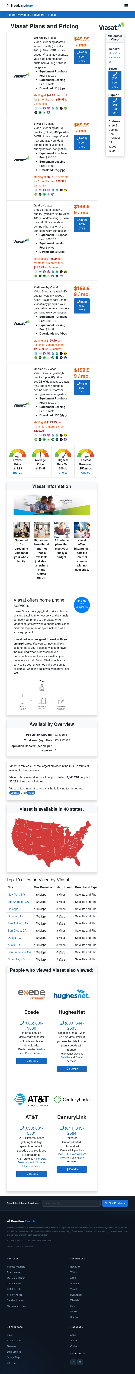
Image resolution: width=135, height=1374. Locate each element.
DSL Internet (13, 1289)
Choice (63, 473)
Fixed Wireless (78, 1154)
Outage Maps (14, 1357)
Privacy (10, 1246)
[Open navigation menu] (126, 5)
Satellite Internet (15, 1300)
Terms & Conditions (24, 1246)
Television (23, 1162)
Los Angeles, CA (18, 902)
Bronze (17, 473)
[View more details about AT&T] (32, 1099)
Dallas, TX (14, 938)
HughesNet (76, 1294)
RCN (72, 1306)
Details (33, 1061)
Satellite (15, 792)
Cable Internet (14, 1283)
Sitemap (11, 1363)
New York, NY (16, 894)
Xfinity (73, 1272)
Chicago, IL (15, 909)
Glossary (11, 1346)
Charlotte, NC (16, 959)
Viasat (73, 1289)
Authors (74, 1340)
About (73, 1334)
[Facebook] (73, 1362)
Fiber (37, 1158)
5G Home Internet (16, 1277)
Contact (74, 1346)
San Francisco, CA (19, 952)
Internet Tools (14, 1340)
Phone (31, 792)
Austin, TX (14, 945)
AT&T (73, 1277)
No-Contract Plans (16, 1306)
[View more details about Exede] (32, 994)
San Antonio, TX (18, 923)
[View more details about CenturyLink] (72, 1099)
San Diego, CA (17, 930)
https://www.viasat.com (114, 57)
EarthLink (75, 1266)
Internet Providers (16, 1266)
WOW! (73, 1311)
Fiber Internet (14, 1272)
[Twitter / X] (80, 1362)
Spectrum (75, 1283)
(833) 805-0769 (83, 56)
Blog (9, 1334)
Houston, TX (15, 916)
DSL (43, 1158)
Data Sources (14, 1351)
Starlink (74, 1317)
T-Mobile (74, 1300)
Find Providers (117, 1203)
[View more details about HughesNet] (72, 994)
